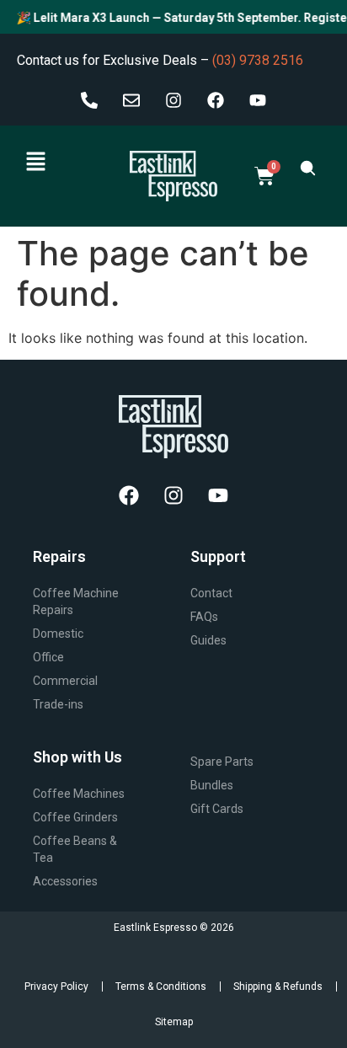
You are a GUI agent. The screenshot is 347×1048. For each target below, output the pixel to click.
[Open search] (307, 167)
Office (48, 657)
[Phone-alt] (89, 100)
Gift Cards (216, 808)
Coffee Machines (79, 793)
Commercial (65, 680)
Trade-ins (58, 704)
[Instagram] (173, 100)
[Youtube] (258, 100)
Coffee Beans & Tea (75, 849)
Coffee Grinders (75, 817)
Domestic (58, 633)
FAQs (204, 616)
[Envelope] (131, 100)
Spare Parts (222, 761)
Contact (211, 593)
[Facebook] (215, 100)
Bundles (211, 785)
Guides (208, 640)
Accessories (65, 881)
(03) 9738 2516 (257, 60)
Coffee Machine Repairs (76, 601)
